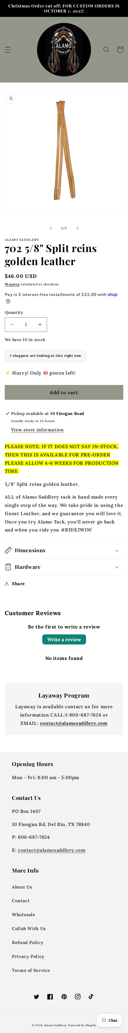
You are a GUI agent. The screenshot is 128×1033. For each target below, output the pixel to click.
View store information (37, 429)
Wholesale (23, 914)
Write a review (64, 639)
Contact (20, 900)
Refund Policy (27, 942)
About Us (22, 887)
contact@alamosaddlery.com (73, 723)
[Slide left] (50, 228)
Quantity (14, 312)
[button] (8, 49)
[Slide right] (77, 228)
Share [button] (18, 583)
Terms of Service (31, 970)
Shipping (12, 284)
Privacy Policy (28, 956)
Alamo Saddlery (55, 1025)
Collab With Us (29, 928)
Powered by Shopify (82, 1025)
